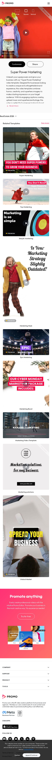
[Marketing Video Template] (26, 425)
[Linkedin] (28, 739)
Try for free (26, 616)
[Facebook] (8, 713)
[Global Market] (26, 536)
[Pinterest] (33, 739)
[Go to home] (8, 3)
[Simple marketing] (26, 223)
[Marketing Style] (26, 283)
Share (35, 64)
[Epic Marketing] (26, 342)
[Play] (26, 33)
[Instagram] (20, 713)
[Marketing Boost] (26, 384)
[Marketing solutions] (26, 467)
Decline (17, 755)
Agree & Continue (31, 755)
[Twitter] (22, 739)
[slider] (2, 56)
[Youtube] (16, 739)
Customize (17, 64)
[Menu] (48, 3)
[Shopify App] (26, 727)
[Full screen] (49, 52)
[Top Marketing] (26, 192)
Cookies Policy (28, 749)
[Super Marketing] (26, 150)
